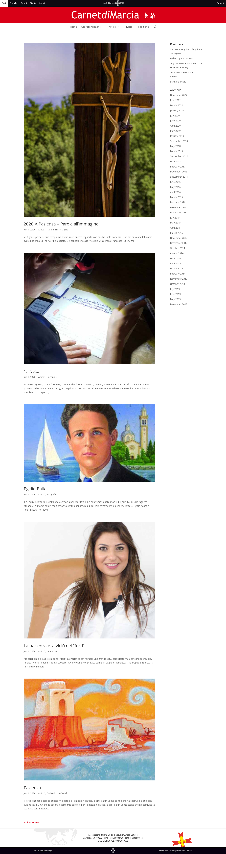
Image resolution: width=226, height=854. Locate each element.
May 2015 (175, 222)
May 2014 (175, 258)
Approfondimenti (91, 27)
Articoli (113, 27)
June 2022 (175, 100)
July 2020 (175, 115)
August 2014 (176, 253)
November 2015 (178, 212)
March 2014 (176, 268)
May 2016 (175, 187)
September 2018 (179, 141)
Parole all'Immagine (57, 229)
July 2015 (175, 217)
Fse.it (4, 3)
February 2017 (177, 166)
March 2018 (176, 151)
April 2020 (175, 125)
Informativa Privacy (167, 851)
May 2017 (175, 161)
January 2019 (177, 136)
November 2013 (178, 278)
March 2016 (176, 197)
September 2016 (179, 176)
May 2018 (175, 146)
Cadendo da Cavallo (57, 793)
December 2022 (178, 95)
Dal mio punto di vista (182, 58)
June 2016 (175, 181)
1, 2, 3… (31, 371)
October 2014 (177, 248)
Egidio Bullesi (36, 489)
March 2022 (176, 105)
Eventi (42, 3)
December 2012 (178, 304)
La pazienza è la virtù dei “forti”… (56, 646)
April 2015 (175, 227)
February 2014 (177, 273)
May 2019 (175, 130)
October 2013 (177, 283)
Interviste (52, 651)
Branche (14, 3)
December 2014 (178, 238)
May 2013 (175, 299)
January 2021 (177, 110)
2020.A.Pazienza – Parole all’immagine (61, 224)
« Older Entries (31, 822)
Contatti (220, 3)
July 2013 (175, 289)
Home (73, 27)
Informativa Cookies (184, 851)
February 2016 (177, 202)
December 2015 (178, 207)
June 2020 (175, 120)
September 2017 (179, 156)
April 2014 (175, 263)
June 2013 (175, 294)
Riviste (33, 3)
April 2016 (175, 192)
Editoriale (52, 377)
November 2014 (178, 243)
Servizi (24, 3)
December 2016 (178, 171)
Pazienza (32, 788)
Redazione (143, 27)
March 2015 (176, 232)
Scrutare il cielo (178, 81)
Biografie (52, 494)
